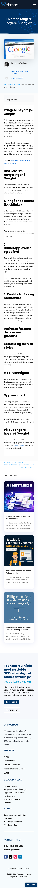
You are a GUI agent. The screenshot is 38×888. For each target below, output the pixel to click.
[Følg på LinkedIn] (20, 857)
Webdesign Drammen (13, 821)
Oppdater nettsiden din (14, 792)
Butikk (6, 773)
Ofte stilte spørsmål (12, 765)
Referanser (12, 710)
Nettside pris (9, 796)
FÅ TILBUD (31, 885)
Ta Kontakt (11, 702)
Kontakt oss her (19, 445)
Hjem (5, 84)
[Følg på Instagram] (15, 857)
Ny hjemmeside (10, 786)
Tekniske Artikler (16, 72)
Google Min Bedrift (12, 799)
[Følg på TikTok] (10, 857)
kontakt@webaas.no (13, 850)
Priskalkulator (9, 760)
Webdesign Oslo (10, 825)
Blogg (6, 756)
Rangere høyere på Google (15, 789)
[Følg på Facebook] (6, 857)
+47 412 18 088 (13, 846)
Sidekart (7, 802)
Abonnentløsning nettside (14, 769)
